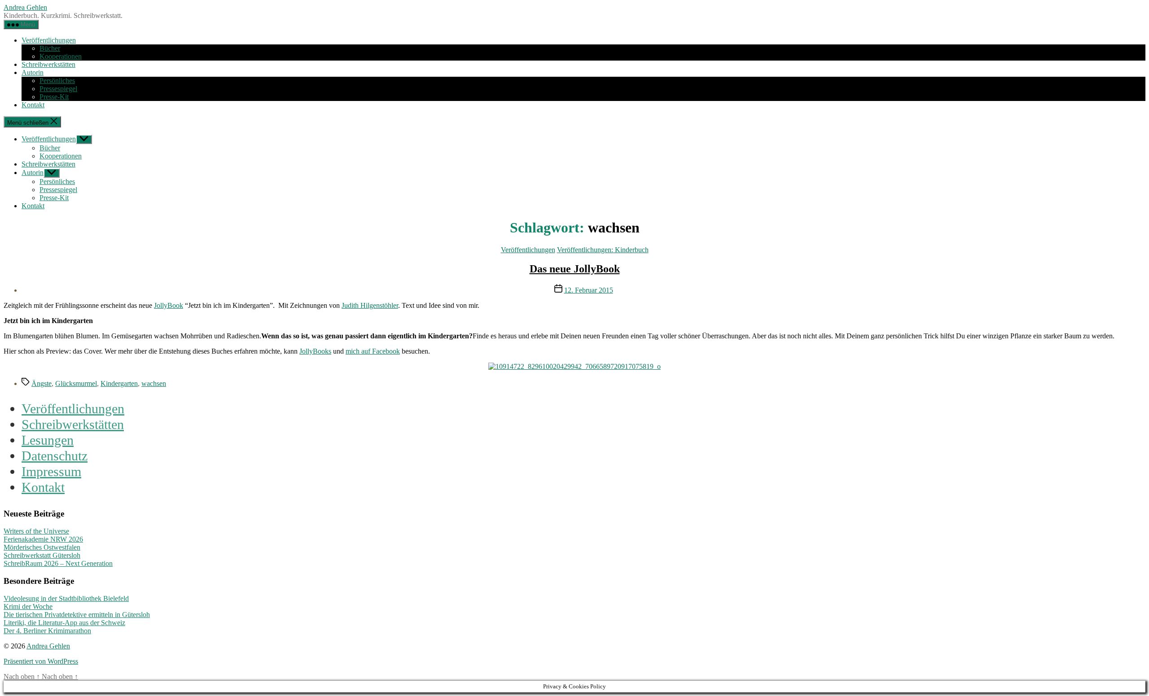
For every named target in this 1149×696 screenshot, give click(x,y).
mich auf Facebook (373, 351)
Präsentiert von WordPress (41, 661)
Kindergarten (119, 383)
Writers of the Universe (36, 531)
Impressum (51, 471)
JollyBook (168, 305)
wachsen (153, 383)
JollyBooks (315, 351)
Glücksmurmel (76, 383)
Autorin (33, 72)
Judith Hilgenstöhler (370, 305)
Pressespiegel (58, 88)
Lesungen (48, 440)
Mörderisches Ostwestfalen (42, 547)
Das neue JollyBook (575, 269)
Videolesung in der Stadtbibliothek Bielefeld (66, 598)
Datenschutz (55, 456)
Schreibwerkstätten (48, 64)
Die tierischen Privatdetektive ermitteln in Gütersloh (77, 614)
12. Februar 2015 (588, 290)
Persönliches (57, 80)
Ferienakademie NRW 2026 (43, 539)
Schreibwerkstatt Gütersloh (42, 555)
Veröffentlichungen (49, 40)
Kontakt (33, 105)
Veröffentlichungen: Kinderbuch (603, 250)
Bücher (49, 48)
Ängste (41, 383)
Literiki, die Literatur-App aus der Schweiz (64, 622)
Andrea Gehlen (25, 7)
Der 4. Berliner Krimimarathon (47, 631)
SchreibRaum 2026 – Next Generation (58, 563)
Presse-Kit (54, 97)
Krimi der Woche (28, 606)
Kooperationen (60, 56)
